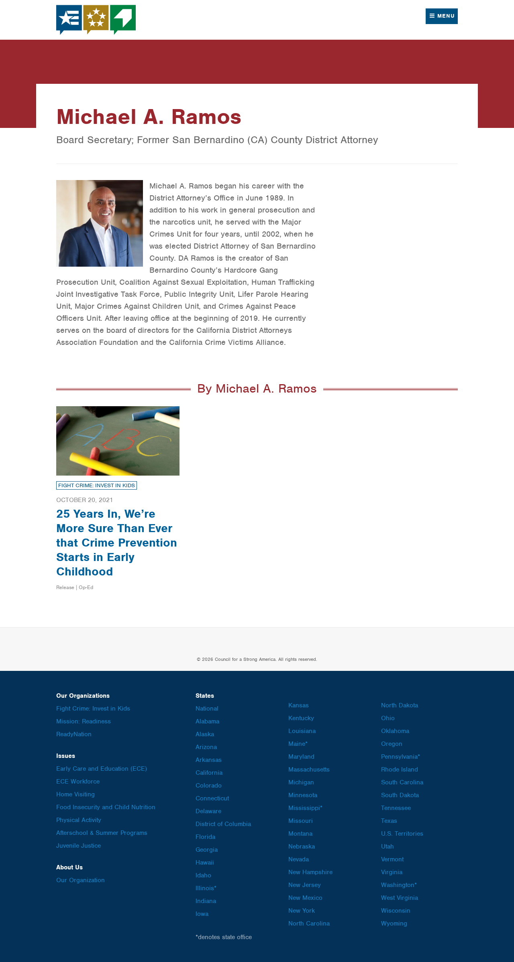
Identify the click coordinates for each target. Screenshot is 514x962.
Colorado (209, 786)
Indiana (206, 901)
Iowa (202, 914)
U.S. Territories (402, 834)
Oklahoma (395, 731)
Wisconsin (395, 911)
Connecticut (212, 798)
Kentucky (301, 718)
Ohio (388, 718)
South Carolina (402, 782)
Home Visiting (75, 794)
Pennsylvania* (400, 757)
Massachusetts (309, 770)
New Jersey (304, 885)
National (207, 709)
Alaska (205, 734)
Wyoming (394, 923)
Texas (389, 821)
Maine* (298, 744)
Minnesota (302, 795)
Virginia (391, 872)
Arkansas (209, 760)
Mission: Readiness (83, 721)
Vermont (392, 859)
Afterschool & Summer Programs (101, 833)
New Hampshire (310, 872)
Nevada (298, 859)
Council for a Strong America (96, 20)
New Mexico (305, 898)
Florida (205, 837)
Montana (300, 834)
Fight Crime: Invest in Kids (96, 485)
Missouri (300, 821)
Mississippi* (305, 808)
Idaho (203, 875)
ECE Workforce (78, 782)
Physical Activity (78, 820)
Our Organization (80, 880)
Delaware (208, 811)
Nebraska (301, 847)
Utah (387, 847)
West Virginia (399, 898)
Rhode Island (399, 770)
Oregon (391, 744)
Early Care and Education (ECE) (101, 769)
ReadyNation (74, 734)
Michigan (301, 782)
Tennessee (396, 808)
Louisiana (302, 731)
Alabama (207, 721)
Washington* (399, 885)
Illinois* (206, 888)
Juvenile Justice (78, 846)
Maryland (301, 757)
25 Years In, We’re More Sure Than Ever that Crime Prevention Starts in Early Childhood (116, 542)
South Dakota (400, 795)
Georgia (207, 850)
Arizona (206, 747)
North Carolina (309, 923)
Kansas (298, 705)
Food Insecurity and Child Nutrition (105, 807)
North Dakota (399, 705)
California (209, 773)
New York (301, 911)
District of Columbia (223, 824)
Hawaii (205, 863)
